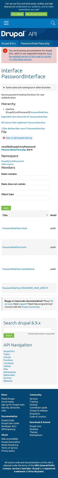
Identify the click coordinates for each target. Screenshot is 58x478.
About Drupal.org (9, 445)
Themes (33, 432)
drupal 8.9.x (8, 43)
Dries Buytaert (36, 471)
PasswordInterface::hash (14, 247)
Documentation (9, 416)
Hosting (33, 404)
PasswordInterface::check (14, 228)
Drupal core (35, 426)
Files (6, 369)
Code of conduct (38, 416)
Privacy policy (8, 451)
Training (34, 401)
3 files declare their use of (23, 128)
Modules (34, 429)
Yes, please (17, 14)
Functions (8, 360)
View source (7, 164)
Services (7, 378)
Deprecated (9, 375)
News (4, 395)
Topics (7, 354)
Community (36, 395)
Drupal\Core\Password (12, 161)
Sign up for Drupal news (13, 404)
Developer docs (8, 426)
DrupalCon (35, 413)
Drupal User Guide (10, 423)
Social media (7, 401)
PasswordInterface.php (35, 43)
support (23, 304)
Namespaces (10, 372)
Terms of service (9, 448)
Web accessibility (9, 439)
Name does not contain (13, 184)
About (4, 435)
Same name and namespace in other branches (28, 87)
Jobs (3, 410)
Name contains (9, 174)
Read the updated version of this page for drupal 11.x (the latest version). (30, 56)
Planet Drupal (7, 399)
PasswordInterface (39, 112)
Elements (8, 381)
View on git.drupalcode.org (19, 138)
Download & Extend (40, 422)
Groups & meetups (39, 410)
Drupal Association (10, 442)
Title (25, 215)
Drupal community (31, 307)
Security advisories (10, 407)
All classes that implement (23, 122)
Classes (7, 357)
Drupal (35, 468)
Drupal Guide (7, 420)
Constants (9, 363)
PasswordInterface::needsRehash (18, 269)
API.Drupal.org (8, 429)
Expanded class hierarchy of (24, 116)
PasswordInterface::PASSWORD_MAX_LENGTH (25, 288)
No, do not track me (36, 14)
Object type (7, 194)
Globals (7, 366)
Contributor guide (38, 407)
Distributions (36, 435)
